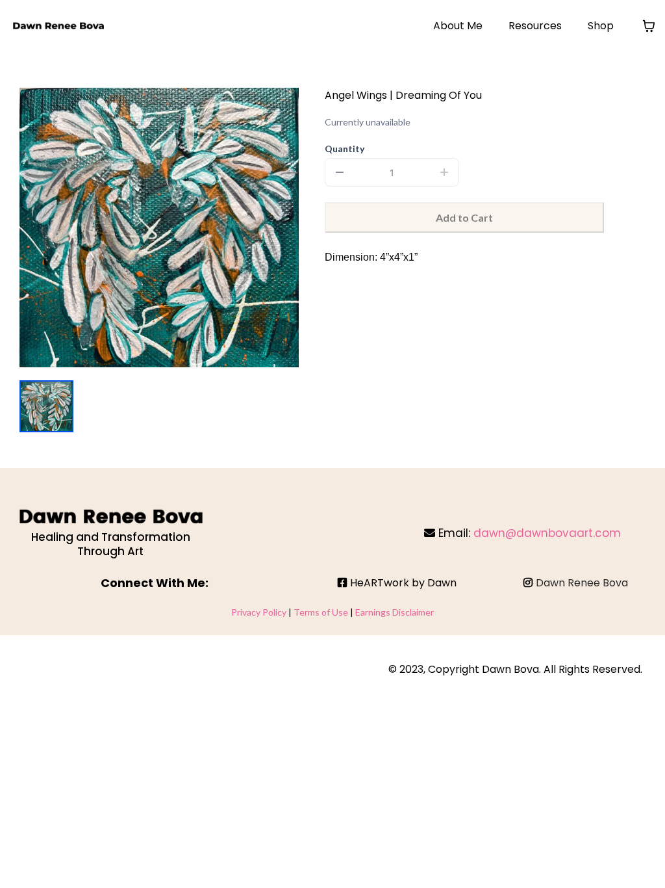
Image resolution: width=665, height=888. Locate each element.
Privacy (246, 612)
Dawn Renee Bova (582, 582)
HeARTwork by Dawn (403, 582)
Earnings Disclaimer (394, 612)
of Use (334, 612)
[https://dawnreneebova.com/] (58, 26)
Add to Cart (464, 217)
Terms (307, 612)
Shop (601, 25)
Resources (535, 25)
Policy (275, 612)
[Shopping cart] (648, 26)
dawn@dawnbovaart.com (547, 533)
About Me (458, 25)
